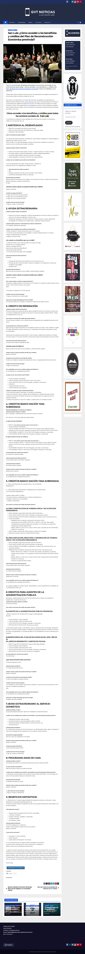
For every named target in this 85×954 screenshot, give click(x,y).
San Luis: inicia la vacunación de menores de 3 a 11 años (47, 887)
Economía (47, 905)
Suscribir (69, 122)
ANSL (11, 862)
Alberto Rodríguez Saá (30, 101)
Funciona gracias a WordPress (35, 951)
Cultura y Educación (10, 905)
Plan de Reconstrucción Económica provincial (22, 89)
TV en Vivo (38, 22)
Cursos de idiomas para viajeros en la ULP (32, 909)
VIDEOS (30, 22)
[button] (77, 22)
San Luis (17, 905)
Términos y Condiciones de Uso (11, 930)
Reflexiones (21, 22)
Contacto (47, 22)
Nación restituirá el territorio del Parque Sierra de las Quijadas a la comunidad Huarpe (20, 888)
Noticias (12, 22)
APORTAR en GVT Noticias (15, 868)
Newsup (47, 951)
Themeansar (53, 951)
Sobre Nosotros (7, 928)
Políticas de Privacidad (9, 926)
